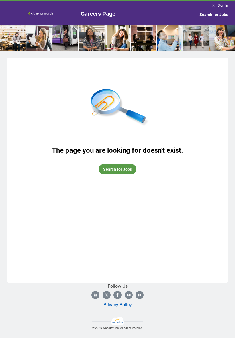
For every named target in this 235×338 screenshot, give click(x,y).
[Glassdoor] (140, 295)
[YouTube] (129, 295)
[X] (107, 295)
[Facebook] (117, 295)
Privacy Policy (117, 304)
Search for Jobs (213, 14)
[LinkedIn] (95, 295)
